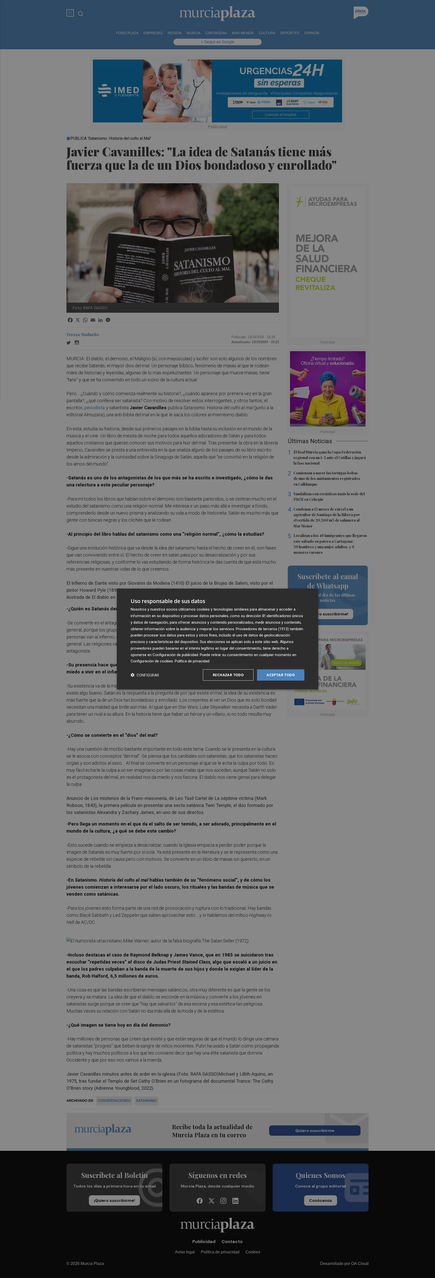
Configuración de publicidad (175, 654)
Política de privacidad (192, 661)
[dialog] (217, 639)
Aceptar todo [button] (281, 674)
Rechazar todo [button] (228, 674)
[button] (145, 675)
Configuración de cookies (152, 661)
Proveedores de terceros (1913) (262, 628)
